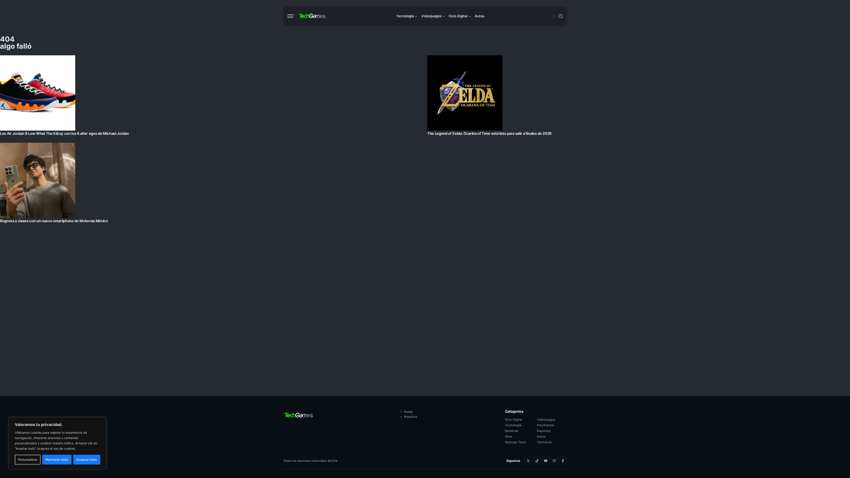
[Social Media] (528, 461)
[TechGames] (312, 16)
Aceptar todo (86, 459)
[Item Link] (425, 140)
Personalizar (27, 459)
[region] (57, 443)
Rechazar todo (57, 459)
